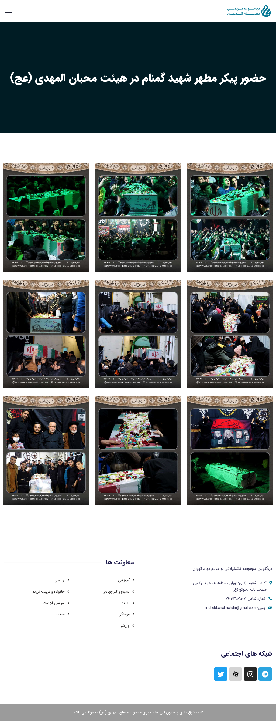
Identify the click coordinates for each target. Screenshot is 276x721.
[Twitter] (220, 674)
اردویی (59, 580)
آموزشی (124, 580)
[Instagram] (250, 674)
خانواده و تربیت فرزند (48, 592)
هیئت (60, 614)
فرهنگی (124, 614)
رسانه (126, 603)
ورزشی (124, 626)
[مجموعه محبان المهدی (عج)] (249, 10)
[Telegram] (265, 674)
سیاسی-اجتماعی (52, 603)
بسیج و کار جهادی (116, 592)
